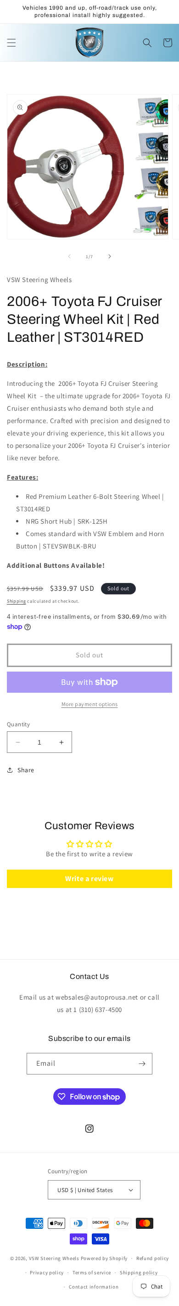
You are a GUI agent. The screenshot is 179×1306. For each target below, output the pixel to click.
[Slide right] (110, 256)
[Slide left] (69, 256)
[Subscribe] (142, 1063)
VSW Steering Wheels (54, 1258)
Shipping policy (139, 1272)
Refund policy (152, 1258)
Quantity (18, 724)
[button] (11, 43)
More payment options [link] (90, 704)
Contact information (93, 1286)
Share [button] (25, 770)
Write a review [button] (89, 878)
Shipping (16, 601)
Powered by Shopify (104, 1258)
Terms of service (92, 1272)
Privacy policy (47, 1272)
